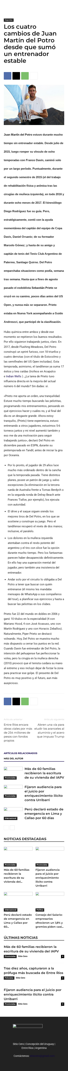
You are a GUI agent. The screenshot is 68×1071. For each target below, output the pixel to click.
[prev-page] (6, 827)
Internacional (10, 818)
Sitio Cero (22, 956)
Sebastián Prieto (43, 287)
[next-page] (12, 827)
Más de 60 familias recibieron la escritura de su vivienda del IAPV (44, 773)
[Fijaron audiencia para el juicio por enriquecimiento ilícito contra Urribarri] (13, 791)
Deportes (8, 20)
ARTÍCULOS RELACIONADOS (20, 753)
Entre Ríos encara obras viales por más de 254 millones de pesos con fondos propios (18, 732)
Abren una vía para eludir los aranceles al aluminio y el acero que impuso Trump (49, 730)
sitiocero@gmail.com (42, 1055)
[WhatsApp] (25, 76)
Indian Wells (14, 376)
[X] (16, 76)
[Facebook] (7, 76)
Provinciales (10, 778)
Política (40, 910)
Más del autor (13, 758)
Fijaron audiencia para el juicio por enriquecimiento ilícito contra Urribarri (48, 877)
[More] (34, 76)
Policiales (9, 978)
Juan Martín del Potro (18, 134)
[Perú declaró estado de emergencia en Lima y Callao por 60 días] (13, 813)
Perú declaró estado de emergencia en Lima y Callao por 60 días (44, 813)
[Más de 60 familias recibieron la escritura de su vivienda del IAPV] (13, 773)
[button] (62, 5)
